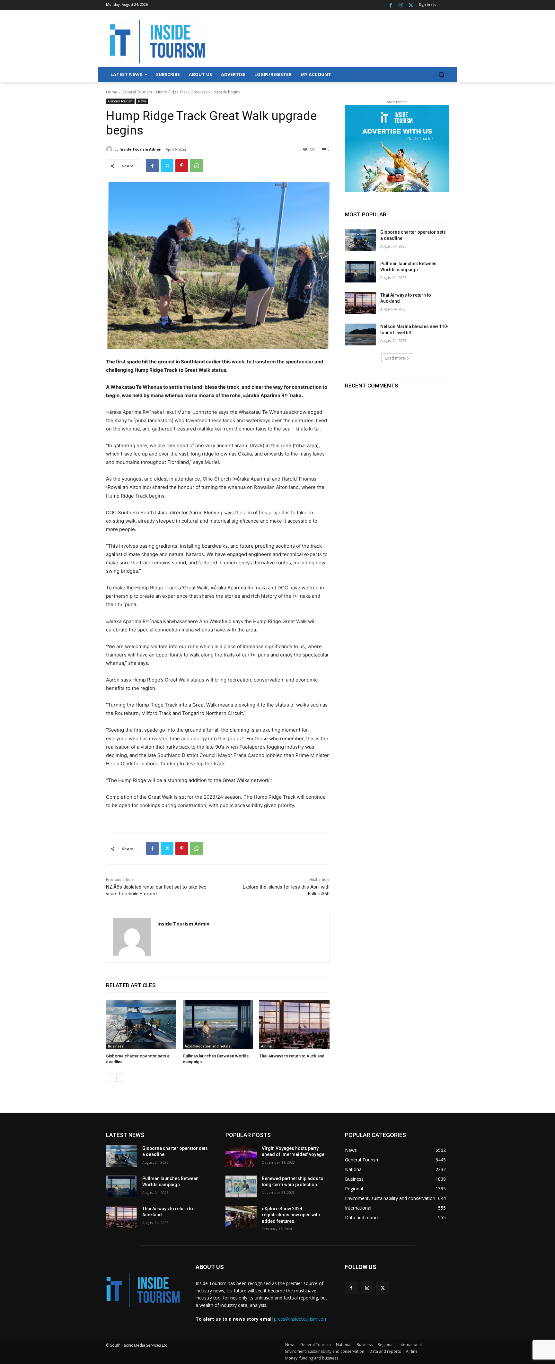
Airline (266, 1046)
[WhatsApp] (196, 165)
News (142, 101)
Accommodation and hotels (207, 1046)
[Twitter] (410, 5)
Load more (395, 358)
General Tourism (136, 92)
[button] (441, 74)
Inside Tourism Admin (140, 149)
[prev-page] (110, 1077)
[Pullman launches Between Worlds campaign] (218, 1024)
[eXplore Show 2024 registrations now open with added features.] (241, 1217)
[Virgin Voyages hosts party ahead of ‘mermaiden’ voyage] (241, 1156)
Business (115, 1046)
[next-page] (120, 1077)
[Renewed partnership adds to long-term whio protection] (241, 1186)
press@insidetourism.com (301, 1319)
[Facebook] (391, 5)
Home (111, 92)
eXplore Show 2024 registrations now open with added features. (291, 1215)
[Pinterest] (181, 165)
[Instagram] (400, 5)
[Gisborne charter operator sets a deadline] (141, 1024)
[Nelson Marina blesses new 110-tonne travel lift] (360, 334)
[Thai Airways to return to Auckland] (294, 1024)
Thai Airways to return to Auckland (291, 1056)
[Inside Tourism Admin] (110, 149)
